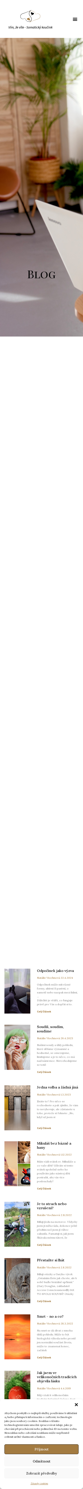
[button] (76, 1404)
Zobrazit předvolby (41, 1473)
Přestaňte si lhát (50, 1260)
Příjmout (42, 1449)
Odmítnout (41, 1461)
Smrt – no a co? (50, 1316)
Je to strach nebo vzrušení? (52, 1206)
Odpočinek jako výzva (55, 970)
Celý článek (44, 1012)
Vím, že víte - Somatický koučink (30, 27)
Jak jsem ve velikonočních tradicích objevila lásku (57, 1376)
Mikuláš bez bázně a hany (54, 1145)
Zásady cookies (39, 1483)
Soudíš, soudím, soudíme (50, 1029)
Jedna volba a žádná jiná (57, 1087)
